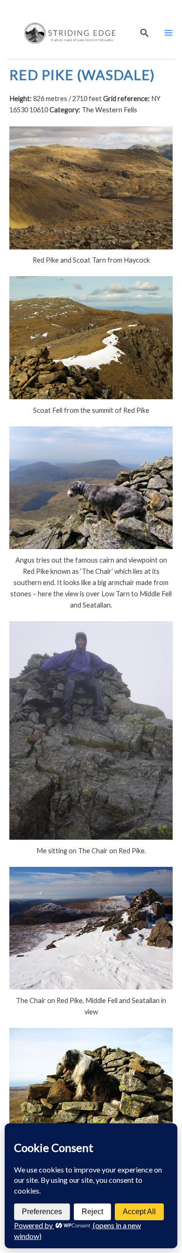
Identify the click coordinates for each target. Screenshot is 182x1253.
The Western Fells (109, 110)
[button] (144, 33)
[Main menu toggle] (168, 33)
